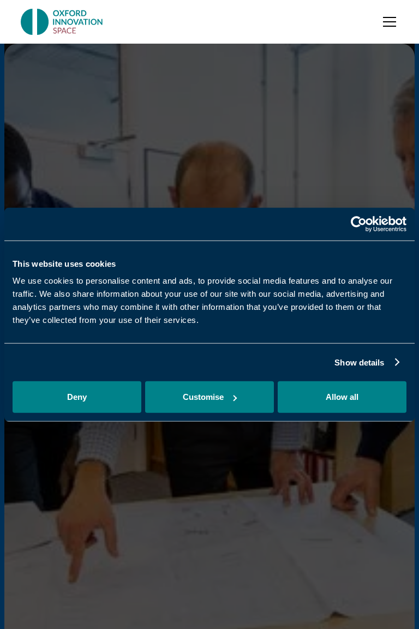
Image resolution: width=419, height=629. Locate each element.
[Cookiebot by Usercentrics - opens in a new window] (358, 223)
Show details (359, 362)
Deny (77, 397)
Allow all (342, 397)
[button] (387, 22)
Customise (203, 397)
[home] (62, 22)
